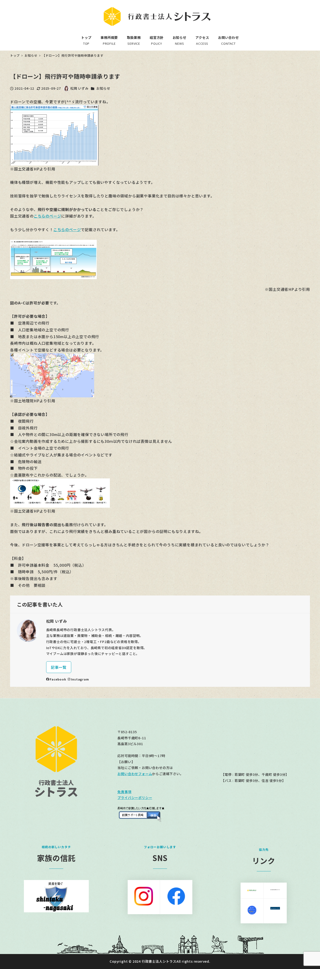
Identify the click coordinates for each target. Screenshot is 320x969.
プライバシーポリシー (134, 797)
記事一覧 (59, 667)
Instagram (80, 679)
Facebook (58, 679)
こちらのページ (47, 216)
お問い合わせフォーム (134, 773)
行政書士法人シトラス (159, 961)
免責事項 (124, 791)
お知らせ (103, 88)
